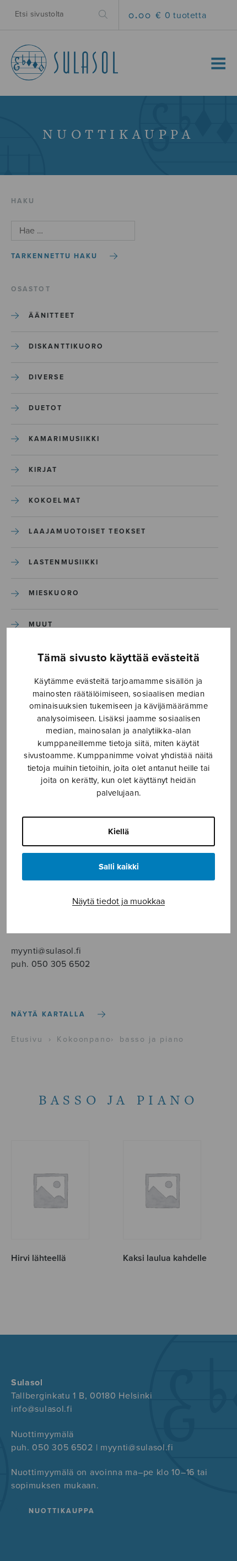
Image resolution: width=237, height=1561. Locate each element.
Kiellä (118, 831)
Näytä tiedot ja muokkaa (118, 901)
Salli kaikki (119, 867)
